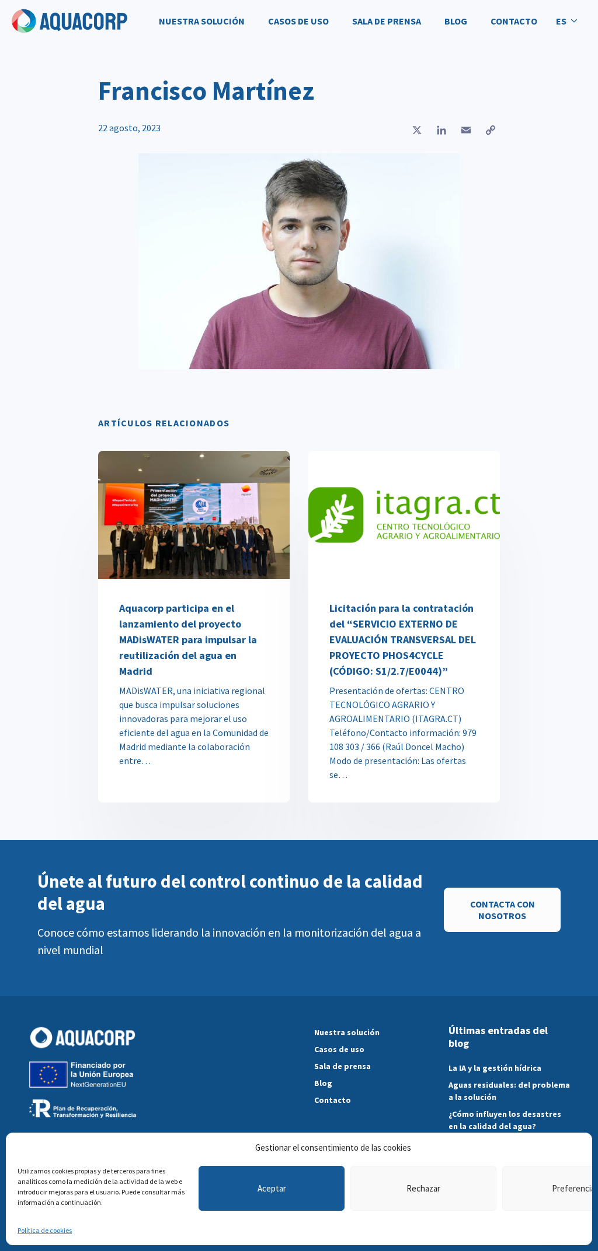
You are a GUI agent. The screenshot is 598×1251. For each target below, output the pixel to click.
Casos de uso (298, 21)
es (561, 21)
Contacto (514, 21)
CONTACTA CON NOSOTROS (502, 909)
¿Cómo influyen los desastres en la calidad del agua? (504, 1120)
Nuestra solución (202, 21)
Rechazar (423, 1188)
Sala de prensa (386, 21)
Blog (455, 21)
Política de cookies (45, 1230)
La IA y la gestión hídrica (494, 1068)
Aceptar (272, 1188)
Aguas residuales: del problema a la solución (509, 1091)
